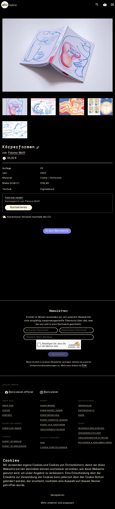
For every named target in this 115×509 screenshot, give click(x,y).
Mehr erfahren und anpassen (57, 503)
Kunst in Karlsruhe (14, 446)
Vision (6, 410)
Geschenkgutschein (52, 429)
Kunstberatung (49, 415)
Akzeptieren (57, 495)
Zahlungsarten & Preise (93, 438)
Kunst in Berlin (12, 441)
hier (84, 365)
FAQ (42, 443)
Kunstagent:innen (51, 410)
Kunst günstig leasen (54, 420)
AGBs (81, 415)
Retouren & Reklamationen (95, 443)
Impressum (85, 406)
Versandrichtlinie (89, 433)
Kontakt (7, 415)
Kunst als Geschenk (52, 425)
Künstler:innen (12, 428)
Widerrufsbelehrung (91, 428)
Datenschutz (86, 410)
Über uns (8, 406)
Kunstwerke (47, 406)
